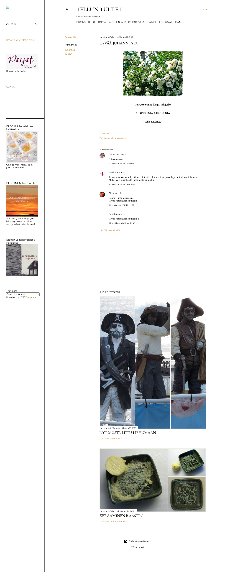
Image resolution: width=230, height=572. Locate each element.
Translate (31, 297)
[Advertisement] (153, 261)
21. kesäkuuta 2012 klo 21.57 (121, 205)
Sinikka (113, 214)
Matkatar (114, 172)
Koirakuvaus (136, 22)
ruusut (68, 53)
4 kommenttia (118, 521)
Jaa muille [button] (70, 37)
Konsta (101, 22)
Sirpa (112, 193)
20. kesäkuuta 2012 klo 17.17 (121, 163)
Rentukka (114, 154)
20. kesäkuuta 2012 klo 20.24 (122, 184)
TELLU (91, 22)
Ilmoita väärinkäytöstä (20, 39)
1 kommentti (117, 438)
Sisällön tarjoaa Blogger (140, 541)
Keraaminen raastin (121, 515)
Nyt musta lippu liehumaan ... (130, 432)
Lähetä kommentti (110, 230)
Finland (121, 22)
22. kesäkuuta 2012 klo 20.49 (122, 223)
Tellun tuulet (99, 9)
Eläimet (151, 22)
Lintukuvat (165, 22)
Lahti (111, 22)
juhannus (70, 49)
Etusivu (81, 22)
